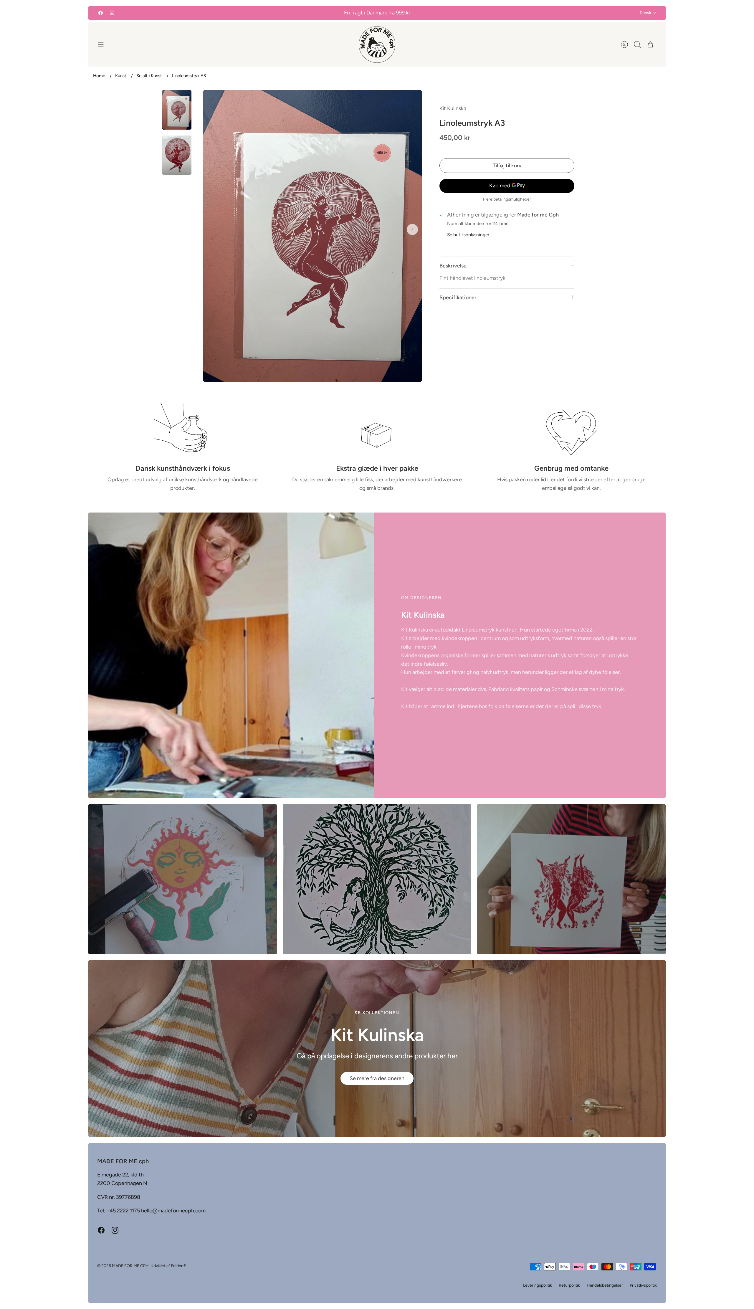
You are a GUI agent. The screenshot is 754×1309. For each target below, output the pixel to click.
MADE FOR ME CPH (130, 1265)
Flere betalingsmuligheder (507, 199)
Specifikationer (458, 297)
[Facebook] (100, 12)
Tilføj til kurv (507, 165)
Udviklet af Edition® (168, 1265)
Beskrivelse (453, 265)
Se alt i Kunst (149, 75)
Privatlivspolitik (643, 1285)
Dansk (645, 12)
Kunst (120, 75)
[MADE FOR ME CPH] (377, 44)
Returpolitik (569, 1285)
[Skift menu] (103, 44)
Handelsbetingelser (605, 1285)
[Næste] (412, 229)
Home (99, 75)
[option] (312, 235)
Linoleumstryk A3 (189, 75)
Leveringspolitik (537, 1285)
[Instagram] (112, 12)
